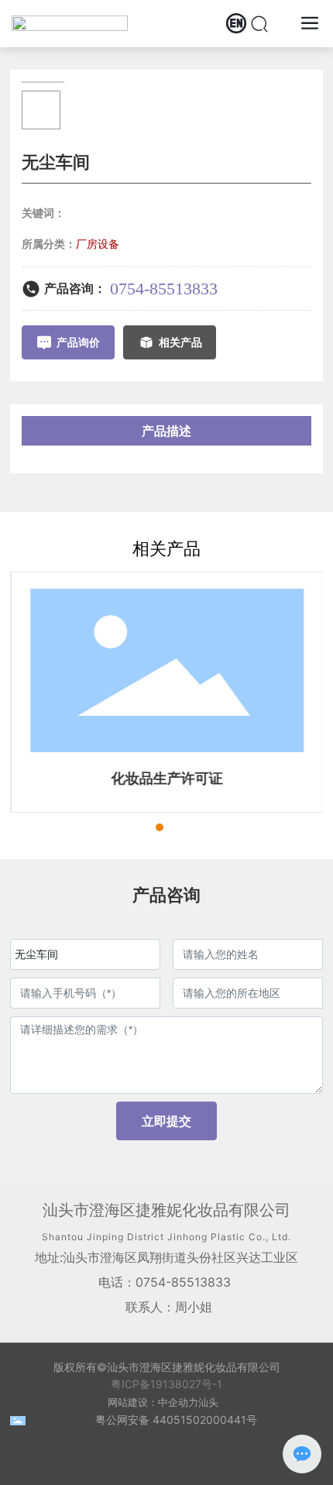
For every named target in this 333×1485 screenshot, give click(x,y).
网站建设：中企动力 (153, 1402)
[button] (132, 827)
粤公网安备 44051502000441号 (176, 1419)
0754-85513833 (164, 288)
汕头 (208, 1402)
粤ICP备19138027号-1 (166, 1383)
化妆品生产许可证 (166, 778)
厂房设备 (97, 243)
